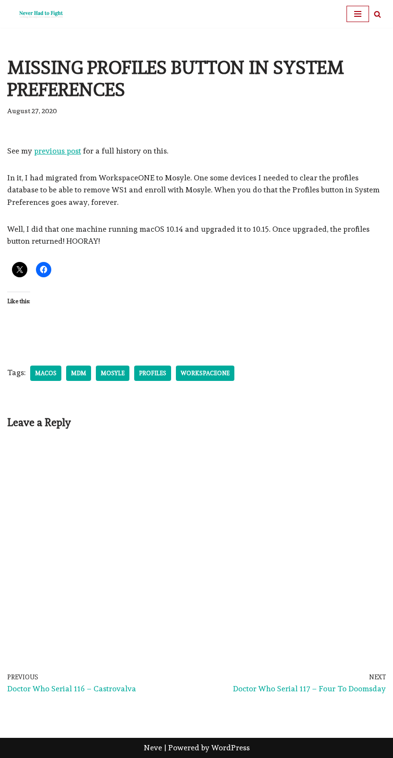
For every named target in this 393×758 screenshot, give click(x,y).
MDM (78, 373)
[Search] (377, 14)
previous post (57, 150)
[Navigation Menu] (358, 14)
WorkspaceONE (205, 373)
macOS (46, 373)
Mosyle (113, 373)
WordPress (230, 747)
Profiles (152, 373)
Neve (153, 747)
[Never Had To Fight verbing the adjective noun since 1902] (36, 14)
